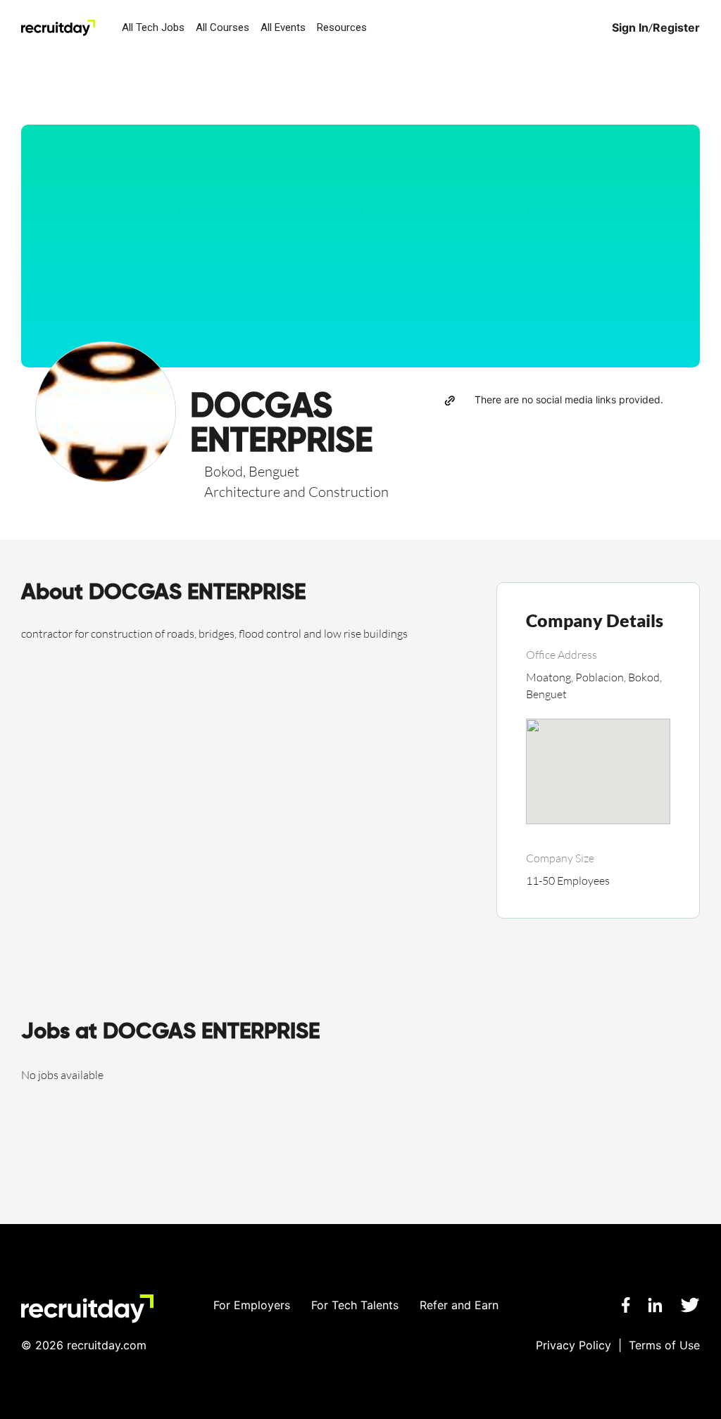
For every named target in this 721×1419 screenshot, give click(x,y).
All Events (283, 27)
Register (676, 27)
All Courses (222, 27)
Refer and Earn (459, 1305)
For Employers (251, 1305)
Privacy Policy (573, 1345)
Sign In (630, 27)
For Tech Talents (355, 1305)
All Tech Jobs (153, 27)
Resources (342, 27)
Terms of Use (664, 1345)
